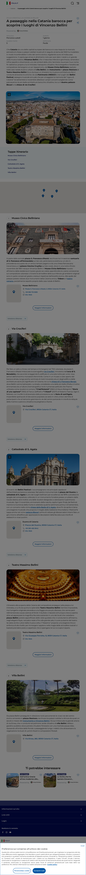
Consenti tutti (39, 871)
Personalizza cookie (22, 871)
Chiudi (82, 845)
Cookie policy (52, 864)
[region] (43, 859)
